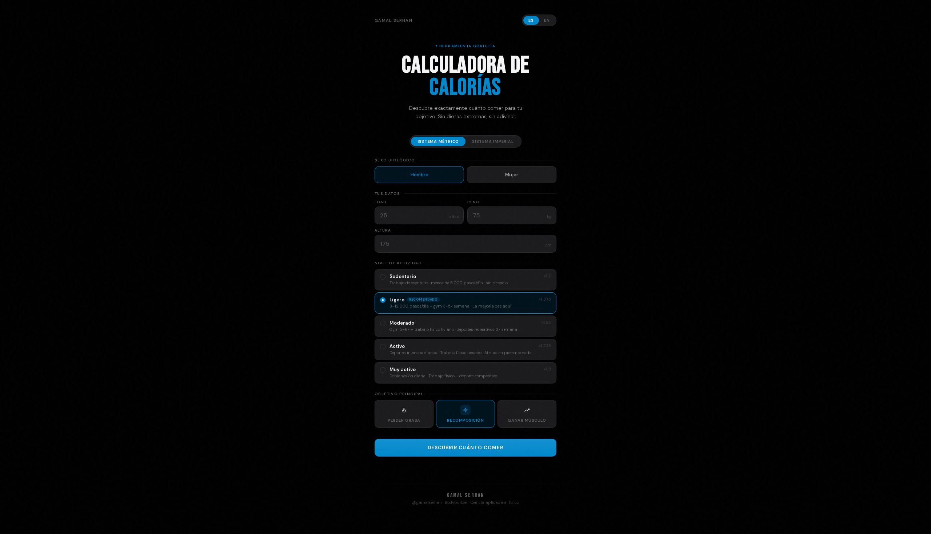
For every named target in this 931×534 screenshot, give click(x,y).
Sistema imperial (493, 141)
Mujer (511, 175)
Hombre (419, 175)
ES (531, 20)
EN (547, 20)
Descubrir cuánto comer (465, 448)
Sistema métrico (438, 141)
